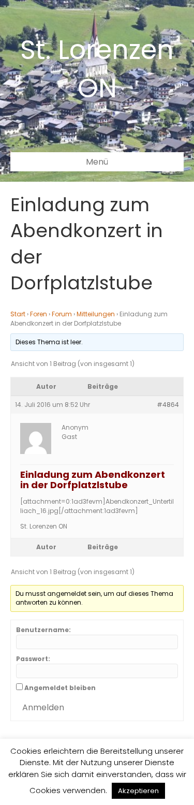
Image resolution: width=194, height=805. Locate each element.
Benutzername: (43, 629)
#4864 (168, 404)
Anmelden (43, 707)
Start (17, 314)
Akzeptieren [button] (138, 791)
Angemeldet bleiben (60, 687)
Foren (38, 314)
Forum (62, 314)
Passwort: (33, 658)
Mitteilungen (96, 314)
